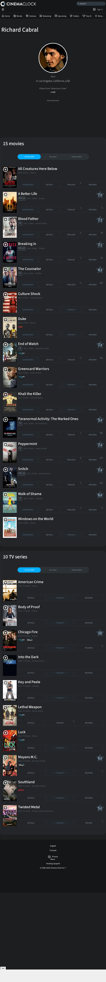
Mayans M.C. (27, 757)
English (53, 846)
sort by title (29, 156)
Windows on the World (35, 519)
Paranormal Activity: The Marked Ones (48, 419)
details (49, 184)
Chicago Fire (28, 632)
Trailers (76, 16)
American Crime (30, 582)
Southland (26, 782)
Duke (22, 319)
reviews (93, 184)
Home (7, 16)
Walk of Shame (30, 494)
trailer (74, 209)
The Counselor (29, 269)
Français (53, 850)
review (94, 822)
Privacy (55, 856)
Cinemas (32, 16)
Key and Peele (29, 682)
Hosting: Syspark (53, 864)
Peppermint (27, 444)
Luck (22, 732)
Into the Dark (28, 657)
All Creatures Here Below (37, 169)
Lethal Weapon (30, 707)
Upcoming (62, 16)
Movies (19, 16)
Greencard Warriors (33, 369)
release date (76, 156)
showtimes (27, 184)
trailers (74, 184)
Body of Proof (29, 607)
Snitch (23, 469)
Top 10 (88, 16)
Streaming (47, 16)
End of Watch (28, 344)
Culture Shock (29, 294)
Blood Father (28, 219)
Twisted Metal (29, 807)
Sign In (99, 9)
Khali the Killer (29, 394)
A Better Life (27, 194)
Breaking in (27, 244)
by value (52, 156)
